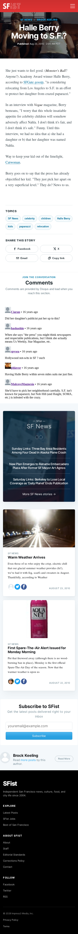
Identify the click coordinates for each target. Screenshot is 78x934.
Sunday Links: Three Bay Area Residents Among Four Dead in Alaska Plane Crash (39, 450)
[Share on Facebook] (24, 587)
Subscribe (39, 736)
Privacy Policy (10, 919)
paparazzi (25, 226)
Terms (6, 926)
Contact (7, 866)
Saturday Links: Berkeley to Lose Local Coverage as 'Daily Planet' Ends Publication (39, 481)
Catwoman (12, 162)
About (6, 842)
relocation (43, 226)
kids (10, 226)
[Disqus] (39, 352)
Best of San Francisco (16, 824)
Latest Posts (10, 812)
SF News (26, 19)
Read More (64, 758)
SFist (10, 783)
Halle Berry (63, 218)
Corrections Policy (13, 860)
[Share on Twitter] (17, 587)
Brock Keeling (47, 19)
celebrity (30, 218)
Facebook (9, 884)
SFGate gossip (33, 82)
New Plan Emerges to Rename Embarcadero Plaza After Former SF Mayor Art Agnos (39, 466)
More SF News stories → (39, 494)
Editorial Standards (14, 854)
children (46, 218)
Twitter (7, 890)
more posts (28, 760)
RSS (5, 896)
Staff (6, 848)
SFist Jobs (9, 818)
